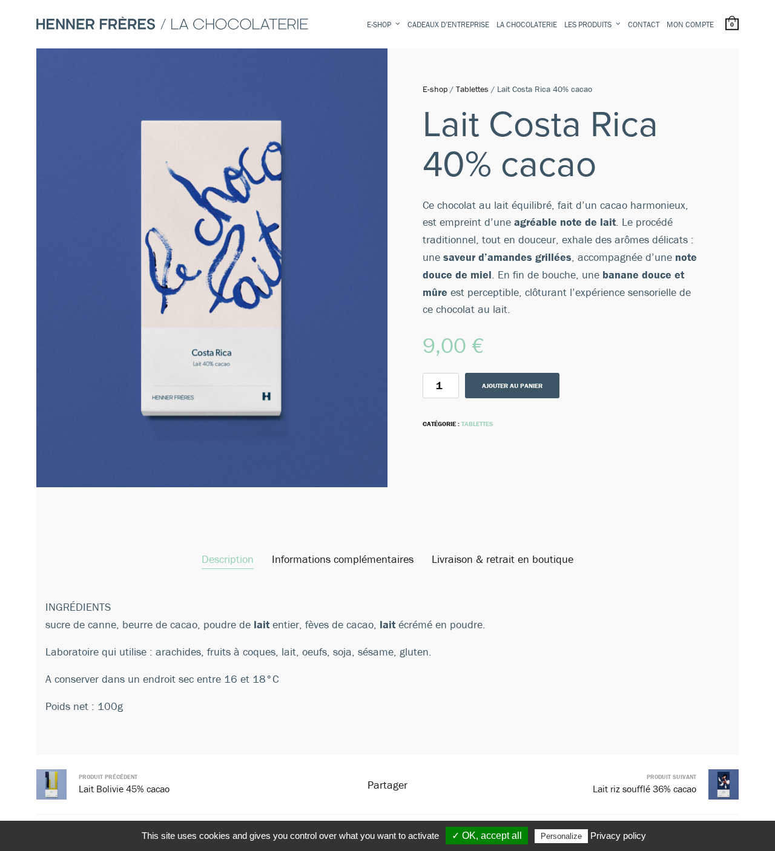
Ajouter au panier (512, 385)
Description (228, 559)
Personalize (561, 836)
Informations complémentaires (343, 559)
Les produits (588, 24)
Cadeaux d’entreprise (448, 24)
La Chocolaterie (526, 24)
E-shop (379, 24)
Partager (387, 785)
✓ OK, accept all (487, 835)
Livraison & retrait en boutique (502, 559)
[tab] (228, 559)
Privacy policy (618, 835)
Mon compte (690, 24)
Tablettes (472, 89)
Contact (643, 24)
